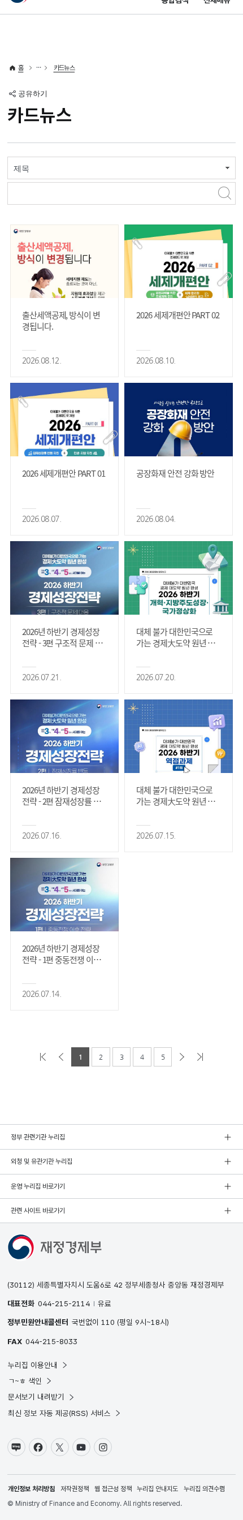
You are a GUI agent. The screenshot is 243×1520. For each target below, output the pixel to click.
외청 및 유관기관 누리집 (41, 1161)
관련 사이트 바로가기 (38, 1211)
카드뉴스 (64, 68)
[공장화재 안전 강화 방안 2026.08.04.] (178, 419)
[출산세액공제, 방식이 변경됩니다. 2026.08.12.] (64, 261)
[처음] (43, 1057)
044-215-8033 (51, 1341)
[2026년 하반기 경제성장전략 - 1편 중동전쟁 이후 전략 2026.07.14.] (64, 894)
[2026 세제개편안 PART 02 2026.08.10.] (178, 261)
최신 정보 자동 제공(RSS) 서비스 (59, 1413)
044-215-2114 (64, 1303)
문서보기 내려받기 (36, 1396)
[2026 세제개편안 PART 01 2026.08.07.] (64, 419)
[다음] (182, 1057)
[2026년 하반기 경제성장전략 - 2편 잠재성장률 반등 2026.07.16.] (64, 736)
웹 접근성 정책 (113, 1489)
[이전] (61, 1057)
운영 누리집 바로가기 (38, 1186)
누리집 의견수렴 (204, 1489)
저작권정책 (74, 1489)
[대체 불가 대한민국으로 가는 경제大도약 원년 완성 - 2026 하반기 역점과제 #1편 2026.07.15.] (178, 736)
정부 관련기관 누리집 (38, 1137)
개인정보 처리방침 (31, 1489)
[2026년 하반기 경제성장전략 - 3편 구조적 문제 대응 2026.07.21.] (64, 578)
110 (108, 1322)
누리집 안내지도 (157, 1489)
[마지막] (200, 1057)
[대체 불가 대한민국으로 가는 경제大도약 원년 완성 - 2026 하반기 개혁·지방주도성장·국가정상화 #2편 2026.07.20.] (178, 578)
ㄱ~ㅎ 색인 (25, 1380)
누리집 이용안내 (33, 1365)
